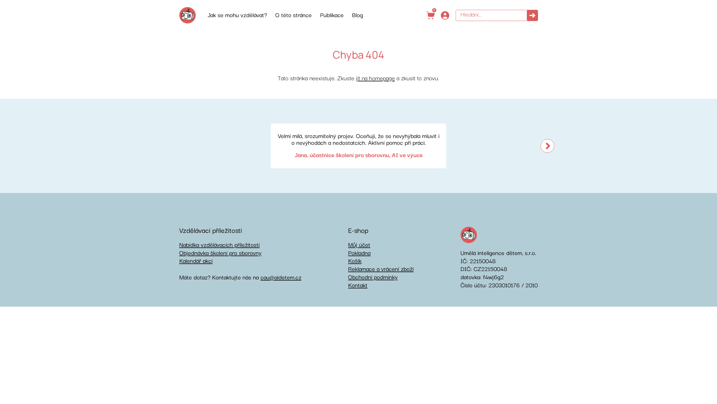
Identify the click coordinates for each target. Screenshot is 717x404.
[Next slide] (547, 146)
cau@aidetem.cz (280, 277)
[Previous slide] (169, 146)
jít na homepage (375, 78)
